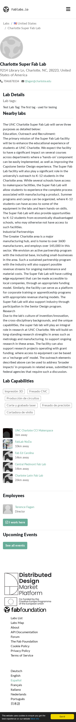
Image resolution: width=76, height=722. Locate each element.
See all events (15, 545)
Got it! (62, 716)
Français (16, 685)
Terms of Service (22, 655)
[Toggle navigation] (68, 9)
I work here (16, 522)
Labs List (17, 618)
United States (26, 23)
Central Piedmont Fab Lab (30, 464)
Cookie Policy (20, 646)
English (15, 675)
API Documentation (24, 632)
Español (16, 680)
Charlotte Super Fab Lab (24, 28)
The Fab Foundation (24, 641)
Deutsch (16, 671)
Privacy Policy (20, 650)
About (15, 627)
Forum (15, 636)
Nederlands (18, 694)
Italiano (16, 689)
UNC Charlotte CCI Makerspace (34, 430)
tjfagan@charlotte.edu (38, 81)
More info (35, 718)
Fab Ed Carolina (24, 453)
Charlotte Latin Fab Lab (29, 475)
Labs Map (17, 622)
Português (18, 699)
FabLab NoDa (23, 441)
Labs (6, 23)
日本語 (15, 703)
